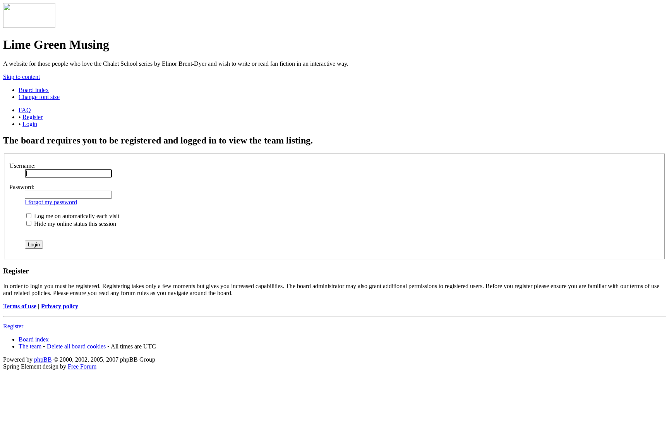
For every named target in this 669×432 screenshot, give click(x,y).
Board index (34, 90)
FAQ (25, 110)
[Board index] (29, 25)
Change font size (39, 97)
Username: (22, 165)
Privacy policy (59, 306)
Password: (21, 187)
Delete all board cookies (76, 346)
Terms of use (19, 306)
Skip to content (21, 76)
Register (32, 117)
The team (30, 346)
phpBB (43, 359)
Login (29, 124)
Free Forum (82, 366)
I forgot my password (51, 202)
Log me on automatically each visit (76, 216)
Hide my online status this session (74, 223)
